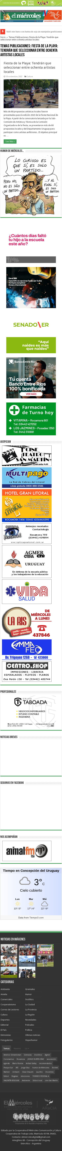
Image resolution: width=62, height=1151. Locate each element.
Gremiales (30, 989)
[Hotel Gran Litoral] (27, 505)
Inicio (3, 37)
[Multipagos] (27, 477)
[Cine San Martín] (27, 455)
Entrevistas (6, 1035)
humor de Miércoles (40, 1068)
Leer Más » (10, 141)
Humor (28, 994)
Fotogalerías (7, 1040)
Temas (6, 1048)
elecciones (25, 1076)
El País (3, 1030)
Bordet (55, 1068)
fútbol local (37, 1080)
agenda (7, 1063)
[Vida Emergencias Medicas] (27, 591)
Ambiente (5, 989)
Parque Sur (8, 1068)
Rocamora (21, 1059)
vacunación (51, 1059)
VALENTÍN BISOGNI (11, 1080)
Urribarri (15, 1072)
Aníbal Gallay (31, 1063)
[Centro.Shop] (27, 671)
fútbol (6, 1076)
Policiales (29, 1025)
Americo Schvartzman (12, 1055)
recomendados (45, 1063)
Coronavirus (9, 1059)
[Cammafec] (27, 649)
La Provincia (31, 1009)
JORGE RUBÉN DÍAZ (36, 1059)
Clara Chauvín (27, 1072)
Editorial (4, 1025)
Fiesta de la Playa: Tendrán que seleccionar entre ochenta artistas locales (29, 67)
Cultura (30, 77)
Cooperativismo (8, 1004)
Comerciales (6, 999)
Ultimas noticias (32, 1035)
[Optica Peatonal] (27, 533)
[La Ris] (27, 621)
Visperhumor (31, 1040)
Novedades (30, 1020)
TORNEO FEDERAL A (41, 1076)
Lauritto (39, 1072)
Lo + (27, 1048)
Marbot (7, 1072)
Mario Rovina (17, 1063)
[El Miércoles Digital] (31, 15)
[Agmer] (27, 561)
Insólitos (29, 999)
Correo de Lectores (10, 1009)
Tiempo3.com (36, 917)
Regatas (15, 1076)
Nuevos (17, 1048)
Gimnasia (28, 1055)
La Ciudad (30, 1004)
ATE (17, 1068)
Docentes (49, 1072)
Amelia (4, 994)
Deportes (5, 1020)
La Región (30, 1014)
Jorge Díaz (25, 1068)
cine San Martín (51, 1080)
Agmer (47, 1055)
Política (28, 1030)
